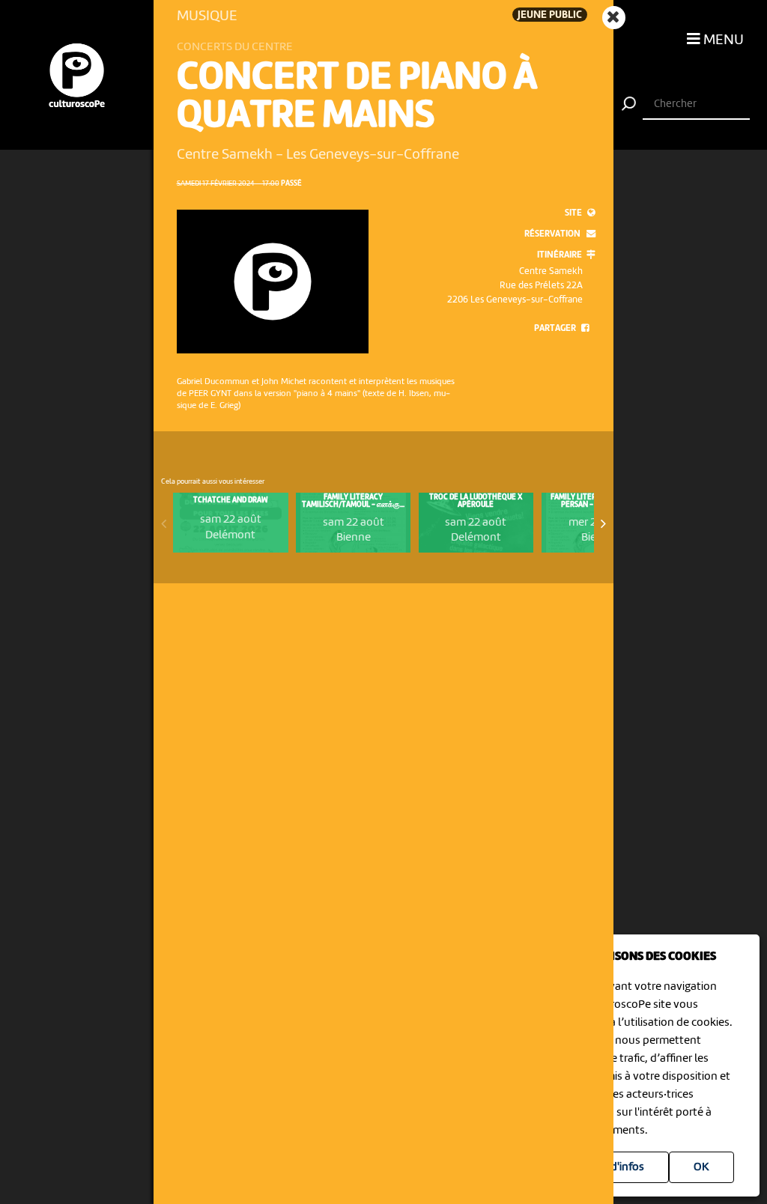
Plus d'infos (615, 1167)
